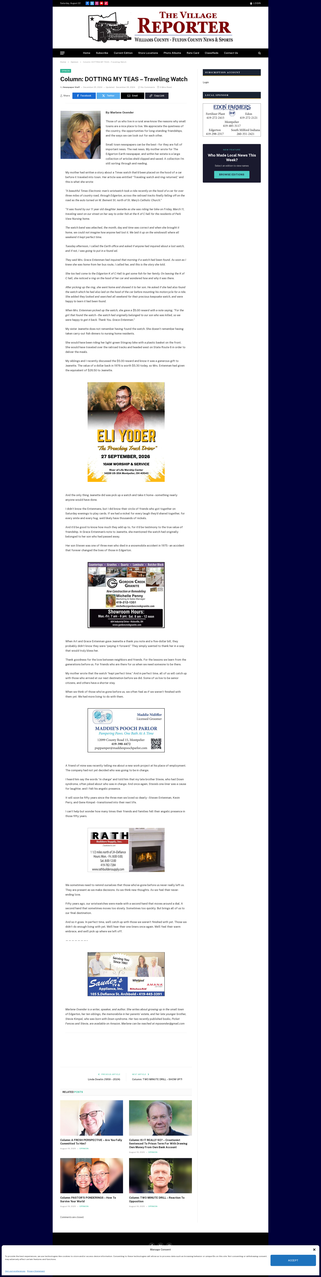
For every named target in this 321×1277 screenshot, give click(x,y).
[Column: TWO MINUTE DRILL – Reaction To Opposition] (160, 1175)
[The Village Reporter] (160, 27)
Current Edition (123, 52)
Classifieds (211, 52)
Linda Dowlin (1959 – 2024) (104, 1079)
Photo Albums (172, 52)
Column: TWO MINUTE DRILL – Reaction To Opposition (157, 1199)
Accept (293, 1260)
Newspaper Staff (71, 87)
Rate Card (193, 52)
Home (86, 52)
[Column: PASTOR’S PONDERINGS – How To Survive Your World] (91, 1175)
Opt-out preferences (15, 1271)
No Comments (148, 87)
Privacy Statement (36, 1271)
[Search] (259, 53)
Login (206, 82)
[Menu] (62, 53)
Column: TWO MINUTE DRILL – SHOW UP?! (157, 1079)
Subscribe (102, 52)
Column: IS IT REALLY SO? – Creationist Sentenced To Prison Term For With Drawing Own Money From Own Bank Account (158, 1143)
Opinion (66, 71)
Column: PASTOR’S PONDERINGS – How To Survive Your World (88, 1199)
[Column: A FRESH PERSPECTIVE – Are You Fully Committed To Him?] (91, 1118)
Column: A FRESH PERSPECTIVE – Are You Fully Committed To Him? (91, 1141)
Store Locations (148, 52)
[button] (314, 1249)
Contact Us (231, 52)
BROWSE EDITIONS (231, 174)
